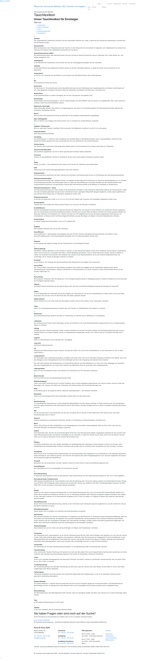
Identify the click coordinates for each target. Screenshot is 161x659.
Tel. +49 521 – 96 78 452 (66, 643)
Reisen (104, 7)
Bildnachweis (110, 640)
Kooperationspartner (43, 31)
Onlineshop (132, 4)
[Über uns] (89, 3)
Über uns (89, 8)
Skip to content (5, 1)
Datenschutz (110, 636)
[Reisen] (104, 3)
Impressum (109, 634)
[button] (80, 36)
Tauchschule (41, 25)
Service (110, 4)
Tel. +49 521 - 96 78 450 (42, 636)
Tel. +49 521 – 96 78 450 (66, 632)
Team (39, 29)
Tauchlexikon (41, 33)
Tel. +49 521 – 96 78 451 (66, 638)
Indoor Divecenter (43, 27)
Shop (99, 4)
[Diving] (94, 3)
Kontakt (124, 4)
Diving (94, 7)
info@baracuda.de (40, 638)
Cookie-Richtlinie (111, 638)
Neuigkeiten (117, 4)
